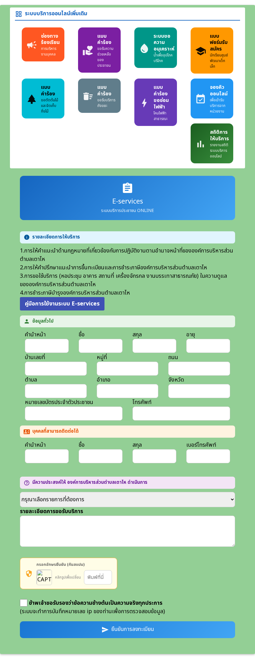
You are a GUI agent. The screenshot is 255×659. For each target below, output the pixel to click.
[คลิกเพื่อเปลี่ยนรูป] (44, 577)
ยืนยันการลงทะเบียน (127, 629)
